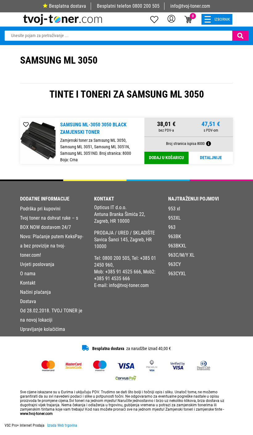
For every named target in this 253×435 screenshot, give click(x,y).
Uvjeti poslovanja (37, 264)
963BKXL (177, 246)
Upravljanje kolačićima (42, 329)
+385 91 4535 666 (112, 278)
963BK (174, 236)
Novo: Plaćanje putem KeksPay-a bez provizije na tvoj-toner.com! (51, 246)
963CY (174, 264)
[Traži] (240, 36)
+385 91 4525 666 (123, 272)
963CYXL (177, 274)
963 (172, 227)
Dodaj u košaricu (166, 157)
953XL (174, 218)
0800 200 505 (146, 6)
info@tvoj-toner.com (190, 6)
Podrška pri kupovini (40, 209)
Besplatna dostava (67, 6)
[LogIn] (171, 18)
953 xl (174, 209)
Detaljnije (211, 157)
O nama (27, 274)
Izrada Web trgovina (62, 425)
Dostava (28, 301)
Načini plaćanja (35, 292)
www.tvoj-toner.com (36, 414)
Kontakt (27, 283)
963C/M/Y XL (181, 255)
